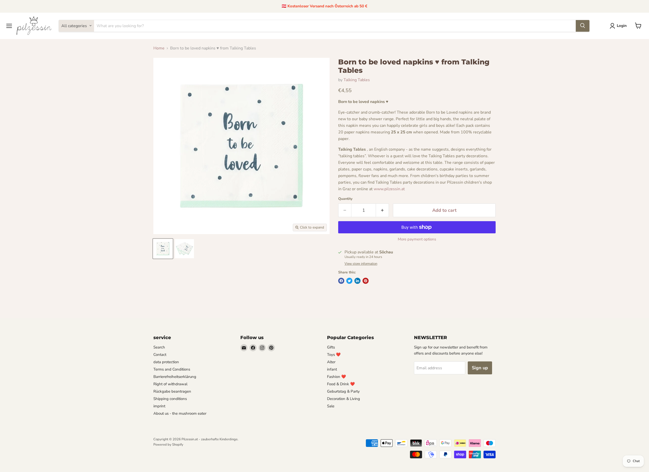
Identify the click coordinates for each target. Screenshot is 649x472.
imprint (159, 406)
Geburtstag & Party (343, 391)
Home (159, 48)
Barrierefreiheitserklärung (174, 376)
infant (332, 369)
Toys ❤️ (334, 354)
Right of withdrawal (170, 384)
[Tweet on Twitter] (349, 281)
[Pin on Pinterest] (366, 281)
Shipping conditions (170, 398)
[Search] (582, 25)
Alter (331, 361)
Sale (330, 406)
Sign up (480, 368)
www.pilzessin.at (389, 189)
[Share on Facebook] (341, 281)
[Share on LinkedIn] (357, 281)
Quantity (345, 199)
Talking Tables (357, 80)
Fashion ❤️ (336, 376)
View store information (361, 264)
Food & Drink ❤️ (341, 384)
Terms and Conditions (171, 369)
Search (159, 347)
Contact (159, 354)
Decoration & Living (343, 398)
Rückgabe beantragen (172, 391)
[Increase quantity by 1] (382, 210)
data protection (166, 361)
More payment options (417, 239)
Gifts (331, 347)
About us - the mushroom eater (179, 413)
